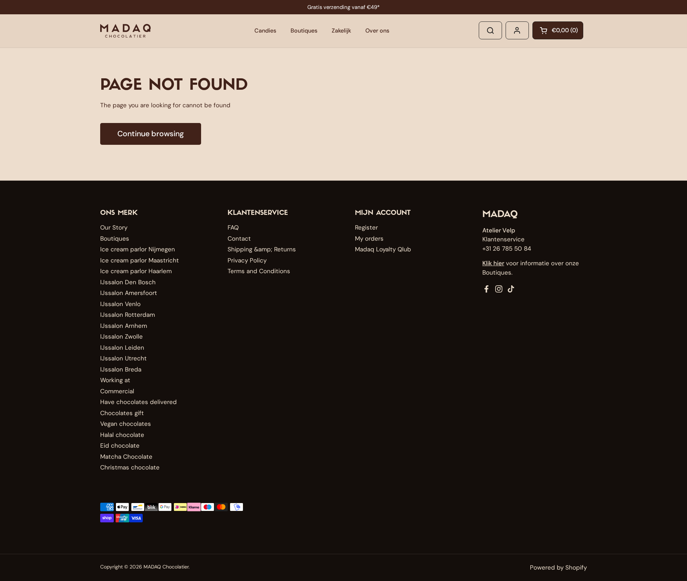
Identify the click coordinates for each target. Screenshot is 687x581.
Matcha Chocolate (126, 457)
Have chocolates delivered (138, 402)
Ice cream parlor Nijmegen (137, 249)
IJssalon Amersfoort (128, 293)
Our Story (113, 227)
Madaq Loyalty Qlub (383, 249)
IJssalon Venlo (120, 304)
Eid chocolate (120, 445)
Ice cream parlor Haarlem (136, 271)
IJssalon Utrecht (123, 358)
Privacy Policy (247, 260)
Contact (239, 238)
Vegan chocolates (125, 424)
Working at (115, 380)
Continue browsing (150, 134)
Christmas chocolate (130, 467)
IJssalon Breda (120, 369)
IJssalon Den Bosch (128, 282)
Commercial (117, 391)
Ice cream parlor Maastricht (139, 260)
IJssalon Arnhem (123, 326)
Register (366, 227)
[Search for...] (490, 30)
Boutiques (114, 238)
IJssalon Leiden (122, 347)
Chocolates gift (122, 413)
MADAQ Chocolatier (166, 566)
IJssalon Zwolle (121, 336)
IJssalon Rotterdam (127, 315)
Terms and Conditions (259, 271)
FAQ (233, 227)
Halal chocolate (122, 435)
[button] (557, 30)
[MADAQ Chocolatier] (125, 31)
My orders (369, 238)
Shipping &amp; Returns (262, 249)
